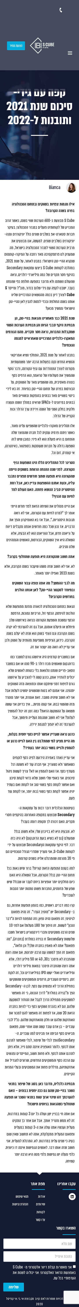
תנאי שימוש (22, 1196)
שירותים (40, 1204)
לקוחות (40, 1212)
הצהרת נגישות (20, 1204)
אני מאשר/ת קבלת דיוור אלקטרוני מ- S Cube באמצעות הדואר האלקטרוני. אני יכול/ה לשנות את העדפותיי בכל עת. (44, 1272)
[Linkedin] (72, 1196)
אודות (41, 1196)
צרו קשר (40, 1219)
